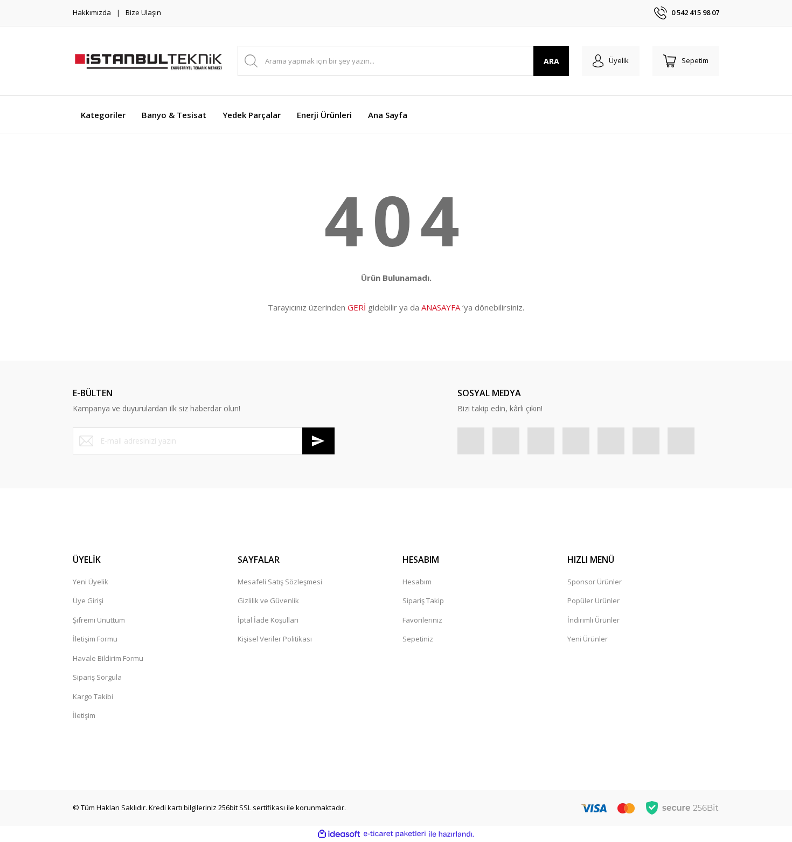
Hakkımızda (92, 12)
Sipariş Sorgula (97, 677)
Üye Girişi (88, 600)
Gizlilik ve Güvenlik (268, 600)
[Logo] (148, 60)
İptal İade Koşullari (268, 620)
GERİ (357, 307)
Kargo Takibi (93, 696)
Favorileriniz (422, 620)
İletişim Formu (95, 639)
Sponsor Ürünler (594, 581)
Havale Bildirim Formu (108, 658)
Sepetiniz (417, 639)
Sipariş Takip (423, 600)
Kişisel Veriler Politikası (275, 639)
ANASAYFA (440, 307)
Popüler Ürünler (593, 600)
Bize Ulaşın (143, 12)
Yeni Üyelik (90, 581)
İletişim (84, 715)
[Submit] (318, 440)
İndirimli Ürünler (593, 620)
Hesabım (417, 581)
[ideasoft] (338, 834)
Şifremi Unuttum (99, 620)
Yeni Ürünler (587, 639)
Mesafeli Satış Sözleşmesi (280, 581)
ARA (551, 61)
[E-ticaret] (394, 834)
